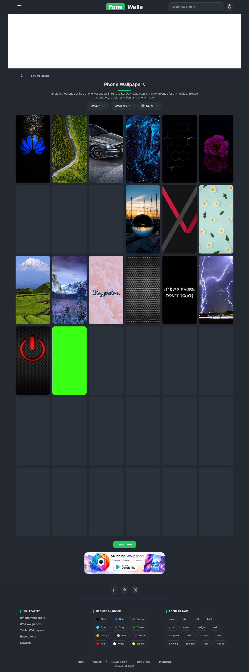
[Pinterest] (124, 590)
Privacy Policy (119, 661)
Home (81, 661)
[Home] (21, 75)
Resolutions (28, 636)
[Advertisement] (124, 41)
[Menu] (19, 7)
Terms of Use (143, 661)
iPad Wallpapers (31, 624)
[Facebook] (113, 590)
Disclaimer (165, 661)
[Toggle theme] (229, 7)
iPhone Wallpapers (32, 617)
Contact (97, 661)
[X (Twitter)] (135, 590)
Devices (25, 642)
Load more (124, 544)
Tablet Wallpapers (32, 630)
